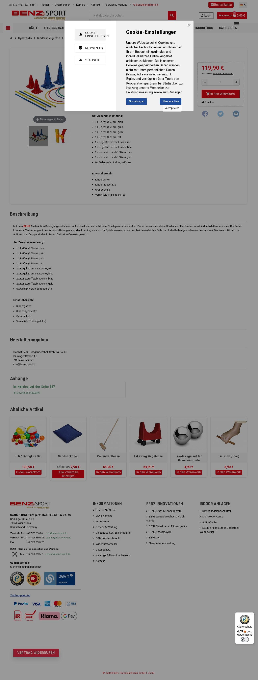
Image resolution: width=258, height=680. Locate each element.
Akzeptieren (172, 108)
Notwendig (91, 48)
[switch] (245, 639)
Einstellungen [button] (136, 101)
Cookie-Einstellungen (92, 34)
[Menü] (251, 614)
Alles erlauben (170, 101)
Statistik (89, 60)
